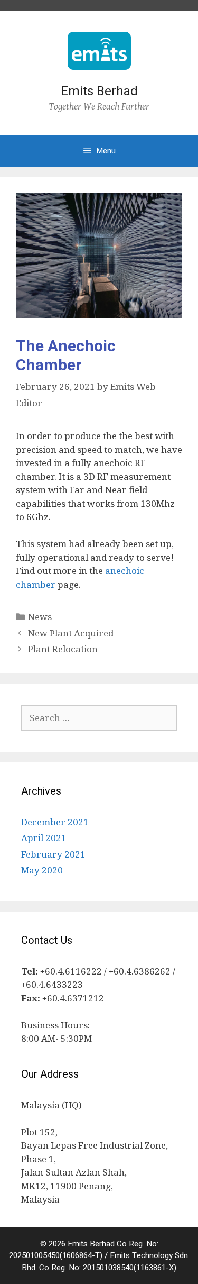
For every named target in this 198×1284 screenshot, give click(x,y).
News (40, 617)
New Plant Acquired (71, 633)
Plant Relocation (63, 649)
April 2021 (44, 838)
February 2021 (53, 854)
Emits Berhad (99, 91)
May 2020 (42, 870)
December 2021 (55, 822)
